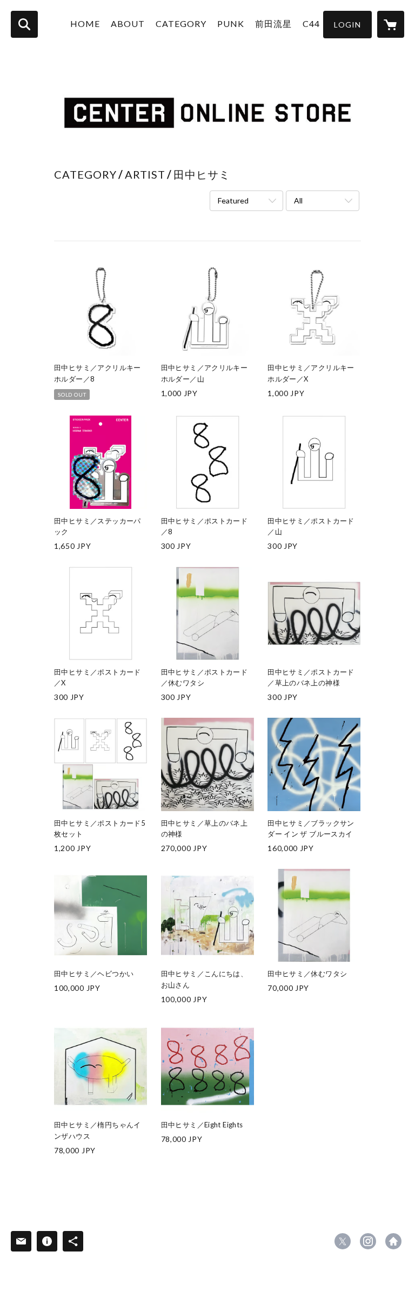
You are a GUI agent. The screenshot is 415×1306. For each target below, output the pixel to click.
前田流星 (273, 23)
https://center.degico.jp (393, 1241)
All (298, 200)
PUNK (230, 23)
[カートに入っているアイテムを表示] (390, 24)
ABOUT (128, 23)
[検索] (24, 24)
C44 (311, 23)
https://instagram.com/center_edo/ (368, 1241)
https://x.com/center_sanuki (342, 1241)
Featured (233, 200)
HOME (85, 23)
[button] (347, 24)
